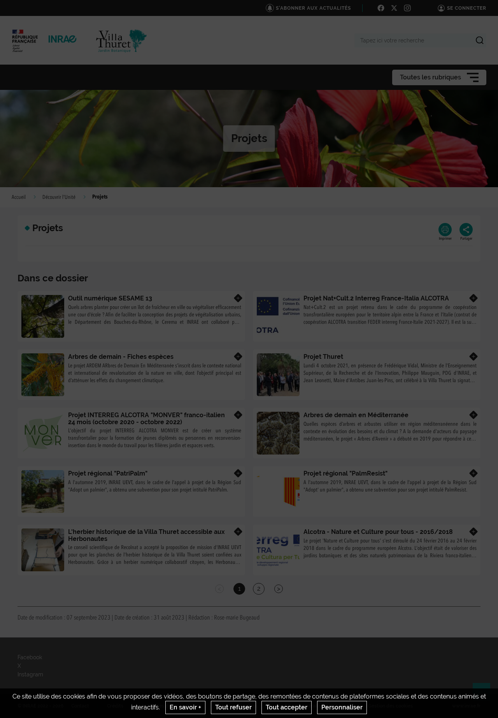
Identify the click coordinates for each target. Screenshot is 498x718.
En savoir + (185, 707)
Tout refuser (233, 707)
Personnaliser (342, 707)
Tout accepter (286, 707)
